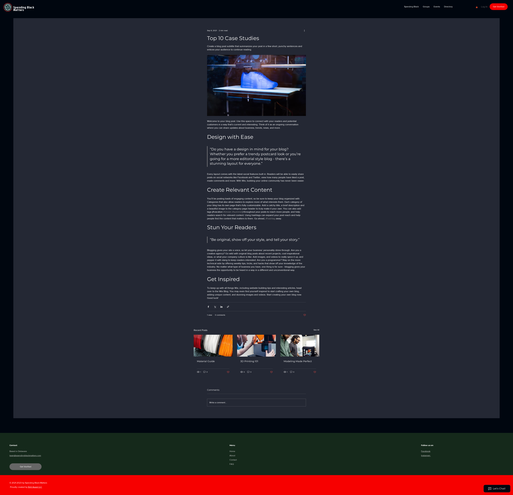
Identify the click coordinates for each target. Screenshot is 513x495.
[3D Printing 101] (256, 346)
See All (316, 330)
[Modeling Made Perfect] (299, 345)
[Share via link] (228, 306)
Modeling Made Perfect (298, 361)
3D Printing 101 (249, 361)
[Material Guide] (213, 345)
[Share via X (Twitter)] (215, 306)
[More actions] (304, 30)
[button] (411, 6)
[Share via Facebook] (208, 306)
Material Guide (206, 361)
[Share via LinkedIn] (221, 306)
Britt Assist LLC (35, 487)
